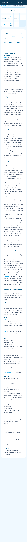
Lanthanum (7, 276)
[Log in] (21, 2)
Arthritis (6, 418)
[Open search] (19, 2)
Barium (14, 274)
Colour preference (8, 372)
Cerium (5, 57)
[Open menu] (24, 2)
